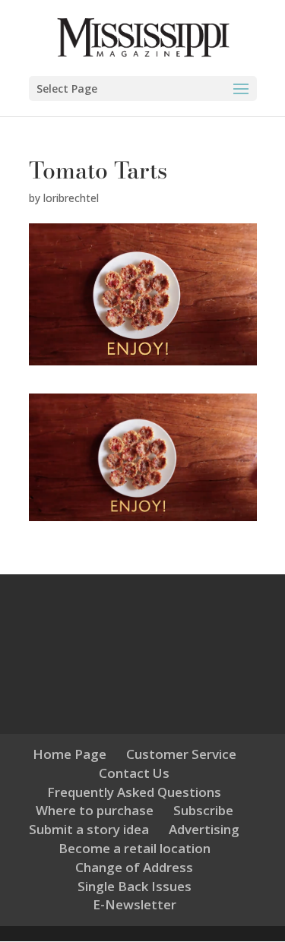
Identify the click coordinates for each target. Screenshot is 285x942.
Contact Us (134, 773)
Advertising (204, 829)
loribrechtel (71, 198)
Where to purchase (95, 810)
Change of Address (134, 867)
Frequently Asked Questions (134, 792)
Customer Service (181, 754)
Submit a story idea (89, 829)
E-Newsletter (134, 904)
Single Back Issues (135, 886)
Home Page (69, 754)
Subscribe (203, 810)
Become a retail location (135, 848)
